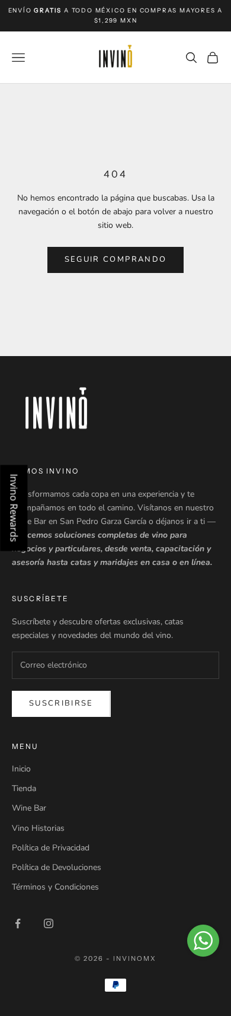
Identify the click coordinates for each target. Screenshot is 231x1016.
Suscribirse (61, 703)
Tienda (24, 788)
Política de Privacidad (50, 847)
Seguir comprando (115, 259)
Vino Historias (38, 828)
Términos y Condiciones (55, 887)
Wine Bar (29, 808)
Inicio (21, 768)
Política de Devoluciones (56, 867)
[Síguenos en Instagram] (48, 923)
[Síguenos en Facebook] (18, 923)
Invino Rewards (13, 508)
